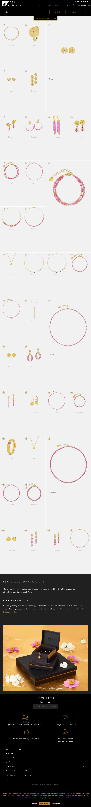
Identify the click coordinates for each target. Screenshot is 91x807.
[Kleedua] (11, 125)
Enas (11, 458)
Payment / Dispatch (18, 775)
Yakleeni (34, 321)
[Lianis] (79, 125)
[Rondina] (34, 125)
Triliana (34, 91)
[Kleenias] (11, 263)
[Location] (78, 5)
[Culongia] (57, 125)
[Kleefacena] (11, 33)
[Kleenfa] (11, 309)
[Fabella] (11, 492)
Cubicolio (57, 275)
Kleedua (11, 137)
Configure (56, 803)
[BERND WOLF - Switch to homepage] (9, 3)
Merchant (85, 1)
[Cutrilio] (34, 263)
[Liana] (34, 33)
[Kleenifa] (34, 401)
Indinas (51, 217)
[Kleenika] (34, 447)
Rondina (34, 137)
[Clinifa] (11, 217)
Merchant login (16, 771)
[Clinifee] (34, 217)
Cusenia (11, 183)
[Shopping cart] (89, 5)
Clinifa (11, 229)
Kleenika (34, 458)
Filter (6, 12)
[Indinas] (68, 188)
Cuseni (79, 275)
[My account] (82, 5)
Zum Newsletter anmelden (45, 707)
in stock (57, 12)
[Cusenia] (11, 171)
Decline (34, 803)
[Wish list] (85, 5)
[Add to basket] (3, 25)
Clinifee (34, 229)
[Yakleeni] (34, 309)
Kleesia (51, 79)
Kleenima (11, 550)
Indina (34, 183)
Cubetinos (79, 550)
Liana (34, 45)
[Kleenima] (11, 538)
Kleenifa (34, 412)
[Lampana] (79, 401)
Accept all (44, 803)
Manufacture (14, 766)
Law (8, 762)
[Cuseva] (68, 326)
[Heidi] (57, 401)
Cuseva (51, 354)
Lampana (79, 412)
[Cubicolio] (57, 263)
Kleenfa (11, 321)
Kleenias (11, 275)
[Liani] (11, 79)
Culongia (56, 137)
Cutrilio (34, 275)
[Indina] (34, 171)
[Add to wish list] (20, 25)
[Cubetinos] (79, 538)
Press (9, 780)
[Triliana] (34, 79)
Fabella (11, 504)
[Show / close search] (74, 5)
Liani (11, 91)
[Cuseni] (79, 263)
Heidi (57, 412)
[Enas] (11, 447)
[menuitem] (74, 5)
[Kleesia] (68, 50)
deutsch (76, 1)
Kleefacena (11, 45)
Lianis (79, 137)
